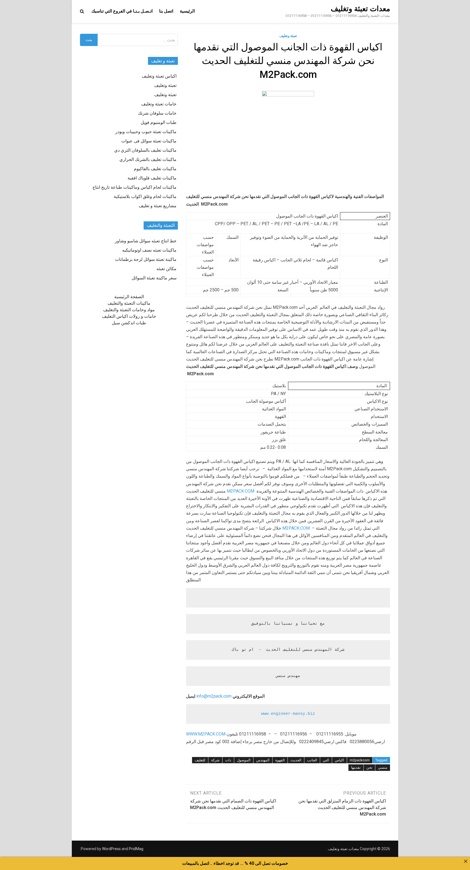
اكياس (339, 760)
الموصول (244, 760)
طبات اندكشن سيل (129, 322)
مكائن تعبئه (166, 268)
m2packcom (360, 760)
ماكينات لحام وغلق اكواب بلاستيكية (145, 196)
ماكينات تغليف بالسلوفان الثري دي (145, 150)
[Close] (465, 861)
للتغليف (200, 760)
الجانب (312, 760)
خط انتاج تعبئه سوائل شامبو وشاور (146, 240)
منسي (382, 767)
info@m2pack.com (213, 696)
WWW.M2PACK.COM (205, 734)
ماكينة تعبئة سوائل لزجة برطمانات (146, 259)
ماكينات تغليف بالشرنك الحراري (148, 159)
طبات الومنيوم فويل (159, 122)
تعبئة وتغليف (288, 36)
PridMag (136, 849)
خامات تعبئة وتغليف (159, 103)
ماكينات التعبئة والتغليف (128, 303)
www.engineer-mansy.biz (288, 714)
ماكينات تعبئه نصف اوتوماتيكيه (149, 250)
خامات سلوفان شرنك (157, 113)
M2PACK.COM (240, 491)
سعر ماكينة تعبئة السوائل (154, 277)
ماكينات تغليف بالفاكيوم (155, 168)
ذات (228, 760)
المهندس (263, 760)
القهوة (280, 760)
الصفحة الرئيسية (129, 296)
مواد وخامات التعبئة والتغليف (129, 309)
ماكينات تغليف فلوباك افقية (152, 178)
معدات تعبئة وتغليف (360, 8)
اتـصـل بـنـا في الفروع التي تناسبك (122, 11)
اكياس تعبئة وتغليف (159, 76)
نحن (369, 767)
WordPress (111, 849)
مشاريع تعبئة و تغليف (158, 205)
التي (326, 760)
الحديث (295, 760)
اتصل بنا (166, 11)
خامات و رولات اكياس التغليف (129, 316)
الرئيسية (187, 11)
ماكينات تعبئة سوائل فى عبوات (149, 141)
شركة (215, 760)
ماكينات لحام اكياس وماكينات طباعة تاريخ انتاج (134, 187)
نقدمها (356, 767)
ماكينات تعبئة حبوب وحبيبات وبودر (146, 131)
